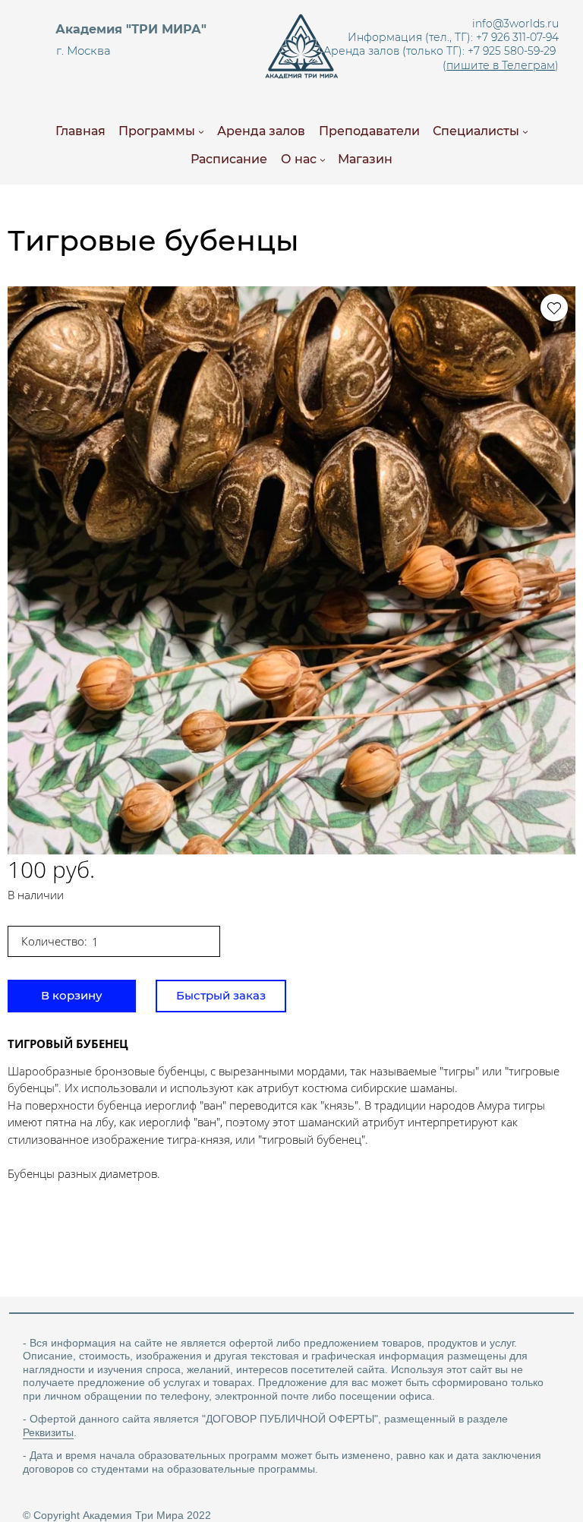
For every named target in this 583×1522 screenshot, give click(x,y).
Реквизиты (48, 1432)
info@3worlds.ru (515, 23)
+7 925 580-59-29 (512, 51)
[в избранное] (554, 307)
